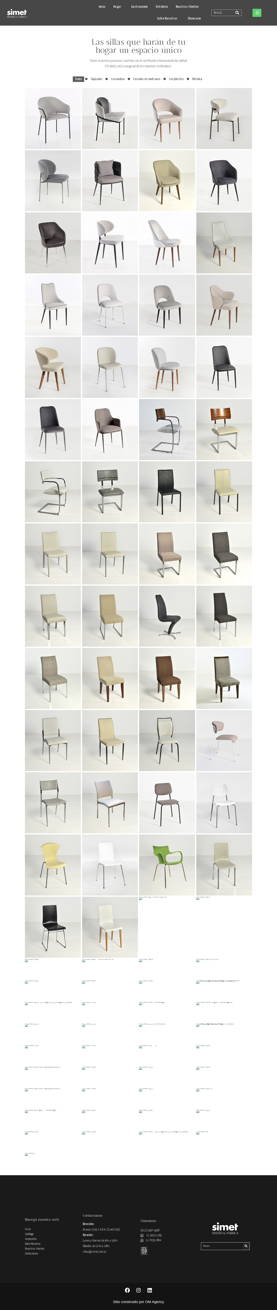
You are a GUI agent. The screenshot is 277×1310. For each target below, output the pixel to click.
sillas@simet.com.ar (94, 1251)
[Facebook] (127, 1290)
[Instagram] (138, 1290)
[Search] (237, 13)
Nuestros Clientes (187, 7)
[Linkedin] (150, 1290)
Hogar (117, 7)
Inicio (102, 7)
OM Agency (154, 1302)
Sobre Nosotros (167, 18)
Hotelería (162, 7)
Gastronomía (139, 7)
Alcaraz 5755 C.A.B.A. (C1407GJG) (101, 1229)
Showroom (194, 18)
